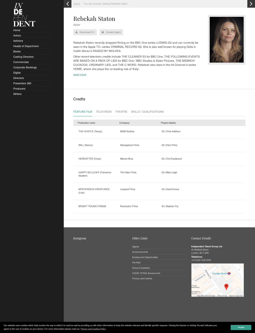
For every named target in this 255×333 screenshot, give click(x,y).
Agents (135, 246)
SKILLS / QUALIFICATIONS (147, 111)
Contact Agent (113, 32)
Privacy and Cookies (142, 278)
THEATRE (121, 111)
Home (16, 30)
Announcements (140, 251)
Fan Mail (136, 262)
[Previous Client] (67, 4)
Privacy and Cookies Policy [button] (93, 329)
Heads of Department (26, 46)
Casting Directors (23, 56)
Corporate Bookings (25, 67)
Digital (17, 72)
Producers (19, 88)
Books (17, 51)
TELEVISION (104, 111)
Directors (18, 78)
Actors (17, 35)
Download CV (86, 32)
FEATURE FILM (82, 111)
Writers (17, 94)
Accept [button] (241, 327)
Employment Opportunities (145, 257)
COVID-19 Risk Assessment (146, 273)
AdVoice (18, 41)
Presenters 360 (22, 83)
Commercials (21, 62)
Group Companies (141, 267)
